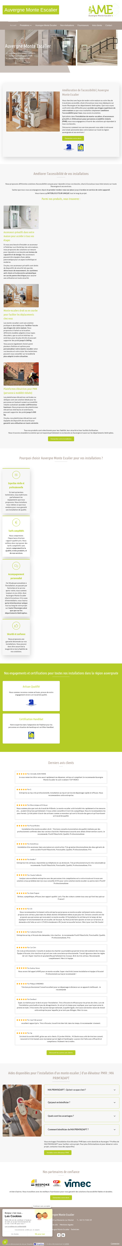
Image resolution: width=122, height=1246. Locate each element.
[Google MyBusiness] (63, 1235)
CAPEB (66, 1244)
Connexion (115, 1243)
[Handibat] (80, 147)
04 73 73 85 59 (86, 1220)
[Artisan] (68, 147)
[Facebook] (59, 1235)
